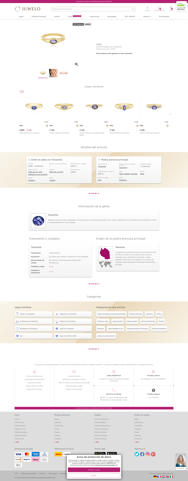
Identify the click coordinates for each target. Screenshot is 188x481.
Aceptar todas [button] (94, 470)
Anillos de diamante (102, 419)
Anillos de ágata (100, 422)
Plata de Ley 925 (56, 172)
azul (99, 180)
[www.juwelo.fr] (159, 477)
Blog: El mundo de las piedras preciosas (73, 383)
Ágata (57, 419)
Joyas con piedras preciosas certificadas (111, 314)
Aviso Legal (52, 474)
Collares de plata (21, 436)
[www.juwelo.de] (155, 477)
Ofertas (161, 321)
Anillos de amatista (101, 429)
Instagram (148, 454)
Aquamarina (59, 426)
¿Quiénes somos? (74, 376)
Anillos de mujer (102, 321)
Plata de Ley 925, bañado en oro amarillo (37, 173)
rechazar (110, 462)
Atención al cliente (34, 383)
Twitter (137, 454)
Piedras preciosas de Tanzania (137, 329)
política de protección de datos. (105, 465)
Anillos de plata (132, 321)
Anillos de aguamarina (102, 426)
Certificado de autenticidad (34, 379)
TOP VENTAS (130, 16)
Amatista (58, 422)
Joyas (21, 16)
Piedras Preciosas (39, 16)
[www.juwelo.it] (171, 477)
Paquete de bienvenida (74, 389)
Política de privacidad (28, 474)
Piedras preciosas (136, 314)
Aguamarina (139, 422)
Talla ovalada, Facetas (128, 174)
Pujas (74, 16)
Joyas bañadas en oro (115, 329)
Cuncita (57, 436)
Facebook (142, 454)
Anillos (57, 16)
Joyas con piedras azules (106, 336)
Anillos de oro (19, 422)
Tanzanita (102, 166)
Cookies (42, 474)
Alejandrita (138, 426)
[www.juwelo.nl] (163, 477)
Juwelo (52, 180)
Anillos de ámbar (101, 432)
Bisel (142, 174)
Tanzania (123, 180)
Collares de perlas (21, 432)
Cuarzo (57, 432)
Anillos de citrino (101, 439)
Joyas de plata (117, 321)
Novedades (112, 16)
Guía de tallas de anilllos (34, 386)
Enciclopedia (164, 16)
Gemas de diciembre (159, 329)
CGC (16, 474)
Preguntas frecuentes (34, 389)
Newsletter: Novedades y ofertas (74, 379)
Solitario (31, 180)
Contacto (63, 474)
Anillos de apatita (101, 436)
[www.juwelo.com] (167, 477)
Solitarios (100, 329)
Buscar (133, 9)
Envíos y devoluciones (34, 376)
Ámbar (137, 432)
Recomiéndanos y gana (74, 386)
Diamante (58, 439)
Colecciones (94, 16)
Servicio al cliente (113, 394)
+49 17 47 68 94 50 (109, 398)
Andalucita (138, 439)
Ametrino (138, 436)
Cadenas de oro (20, 429)
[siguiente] (170, 114)
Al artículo (93, 193)
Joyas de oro (19, 439)
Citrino (57, 429)
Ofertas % (147, 16)
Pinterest (153, 454)
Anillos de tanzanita (148, 321)
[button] (147, 9)
